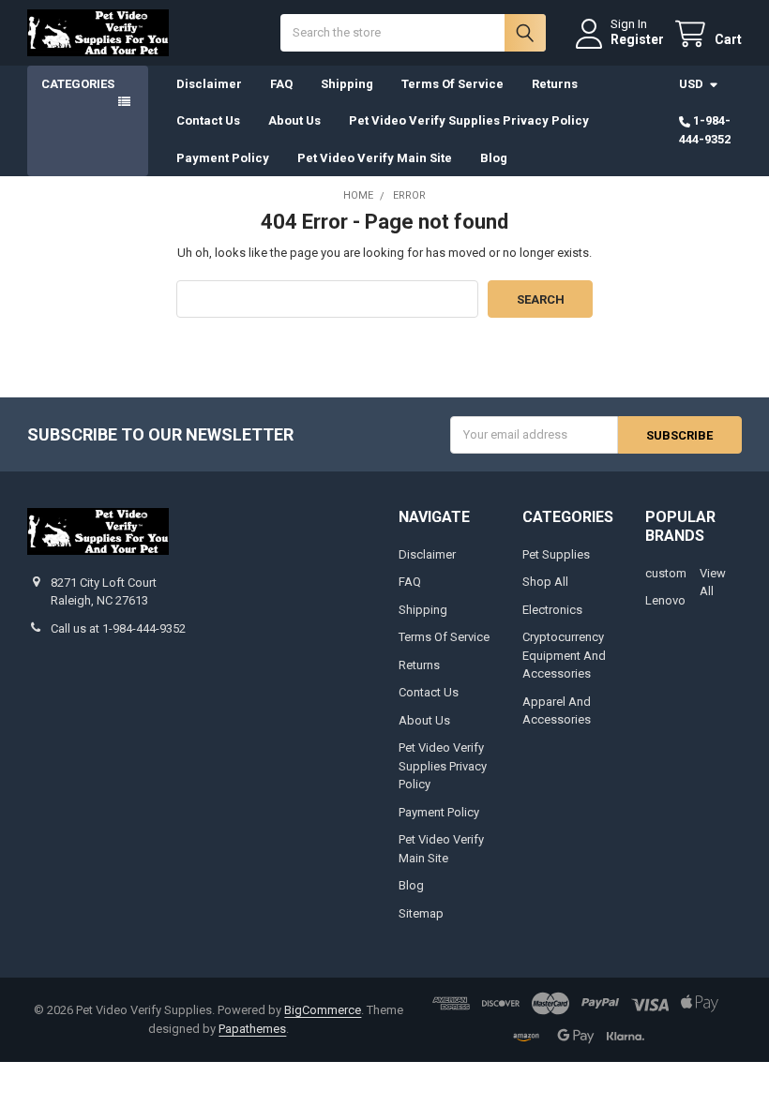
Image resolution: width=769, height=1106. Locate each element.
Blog (493, 158)
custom (665, 573)
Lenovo (665, 600)
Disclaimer (209, 84)
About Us (294, 120)
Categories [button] (77, 84)
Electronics (552, 610)
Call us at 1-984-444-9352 (118, 628)
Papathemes (252, 1029)
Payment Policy (222, 158)
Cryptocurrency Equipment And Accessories (564, 655)
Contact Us (208, 120)
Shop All (545, 582)
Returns (555, 84)
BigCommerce (322, 1010)
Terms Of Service (452, 84)
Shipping (347, 84)
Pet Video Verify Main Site (374, 158)
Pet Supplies (556, 554)
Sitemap (421, 913)
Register (637, 39)
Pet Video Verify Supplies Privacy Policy (469, 120)
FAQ (281, 84)
